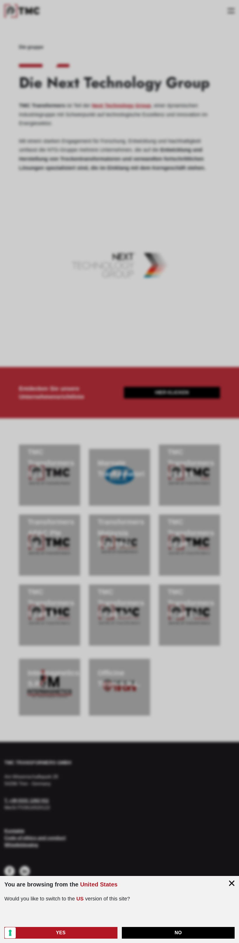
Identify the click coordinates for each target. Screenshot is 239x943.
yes (61, 932)
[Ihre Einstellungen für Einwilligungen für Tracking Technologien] (10, 932)
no (178, 932)
